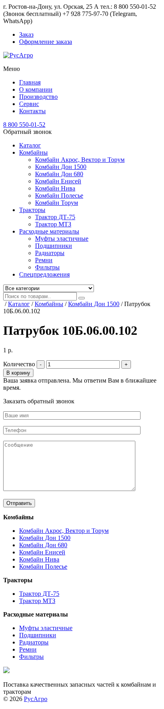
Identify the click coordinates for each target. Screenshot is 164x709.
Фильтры (47, 267)
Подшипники (53, 245)
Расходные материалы (49, 231)
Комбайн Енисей (58, 181)
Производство (38, 96)
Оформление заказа (45, 41)
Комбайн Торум (56, 202)
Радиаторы (49, 252)
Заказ (26, 34)
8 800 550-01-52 (24, 124)
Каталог (30, 145)
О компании (36, 89)
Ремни (44, 260)
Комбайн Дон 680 (59, 174)
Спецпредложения (44, 274)
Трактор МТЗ (53, 224)
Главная (30, 82)
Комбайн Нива (55, 188)
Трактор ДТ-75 (55, 217)
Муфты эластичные (61, 238)
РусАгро (35, 698)
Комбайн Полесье (59, 195)
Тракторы (32, 209)
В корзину (18, 373)
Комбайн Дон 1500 (60, 166)
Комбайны (33, 152)
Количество (19, 364)
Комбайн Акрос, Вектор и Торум (80, 159)
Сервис (29, 103)
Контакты (32, 111)
